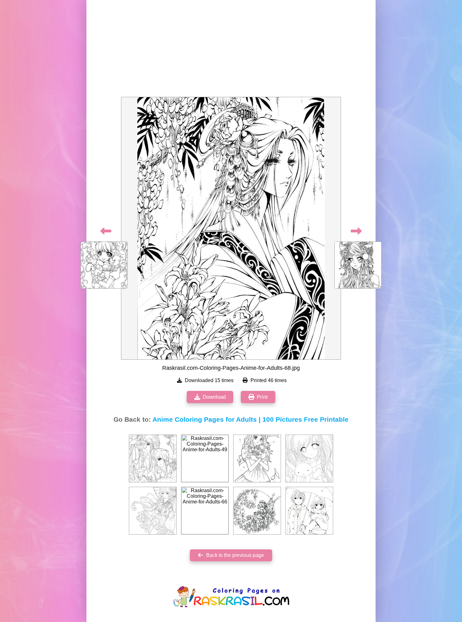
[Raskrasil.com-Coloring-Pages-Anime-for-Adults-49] (205, 458)
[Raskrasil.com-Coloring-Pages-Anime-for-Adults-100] (257, 511)
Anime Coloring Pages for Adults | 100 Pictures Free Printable (250, 419)
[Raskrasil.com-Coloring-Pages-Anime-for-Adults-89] (257, 458)
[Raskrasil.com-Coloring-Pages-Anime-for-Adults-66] (205, 511)
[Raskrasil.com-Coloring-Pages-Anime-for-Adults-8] (153, 511)
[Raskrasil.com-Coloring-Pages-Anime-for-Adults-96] (309, 511)
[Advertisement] (231, 50)
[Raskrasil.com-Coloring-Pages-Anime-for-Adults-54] (309, 458)
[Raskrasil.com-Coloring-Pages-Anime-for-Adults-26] (153, 458)
